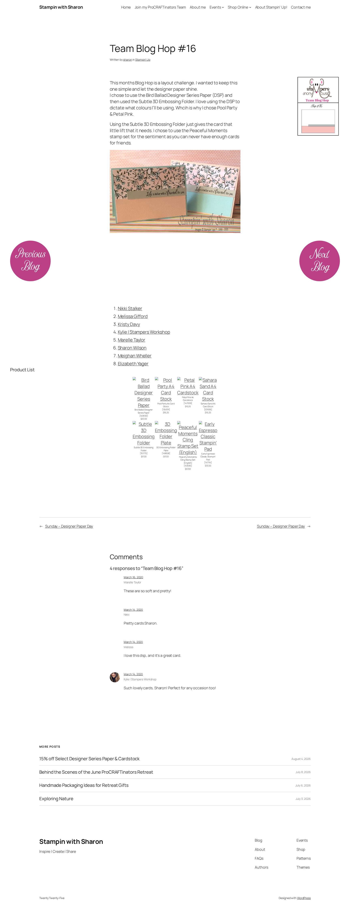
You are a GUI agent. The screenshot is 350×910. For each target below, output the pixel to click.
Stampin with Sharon (61, 7)
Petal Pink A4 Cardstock (188, 399)
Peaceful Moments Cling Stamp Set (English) (188, 460)
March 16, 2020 (133, 577)
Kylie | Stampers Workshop (144, 332)
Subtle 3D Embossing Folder (143, 449)
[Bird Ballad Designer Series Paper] (144, 405)
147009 (188, 403)
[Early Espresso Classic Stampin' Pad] (208, 449)
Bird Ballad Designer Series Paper (143, 411)
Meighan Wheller (135, 356)
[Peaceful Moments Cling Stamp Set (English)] (187, 452)
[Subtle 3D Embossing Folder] (144, 443)
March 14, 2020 (133, 610)
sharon (127, 59)
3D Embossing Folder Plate (166, 449)
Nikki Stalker (130, 308)
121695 (208, 409)
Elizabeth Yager (133, 364)
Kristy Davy (129, 324)
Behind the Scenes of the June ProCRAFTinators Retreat (96, 772)
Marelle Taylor (131, 340)
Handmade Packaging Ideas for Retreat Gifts (84, 785)
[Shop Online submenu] (250, 7)
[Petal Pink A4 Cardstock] (187, 393)
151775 (144, 453)
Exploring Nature (56, 798)
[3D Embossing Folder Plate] (166, 443)
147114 (208, 462)
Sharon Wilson (132, 348)
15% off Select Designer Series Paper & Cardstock (89, 758)
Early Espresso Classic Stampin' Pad (208, 456)
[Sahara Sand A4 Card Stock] (208, 399)
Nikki (127, 614)
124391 (166, 409)
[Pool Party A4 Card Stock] (166, 399)
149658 (166, 453)
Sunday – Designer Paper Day (69, 526)
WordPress (304, 898)
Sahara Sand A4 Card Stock (208, 405)
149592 (143, 415)
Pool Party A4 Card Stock (165, 405)
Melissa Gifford (133, 316)
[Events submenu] (223, 7)
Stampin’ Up (142, 59)
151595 (188, 465)
